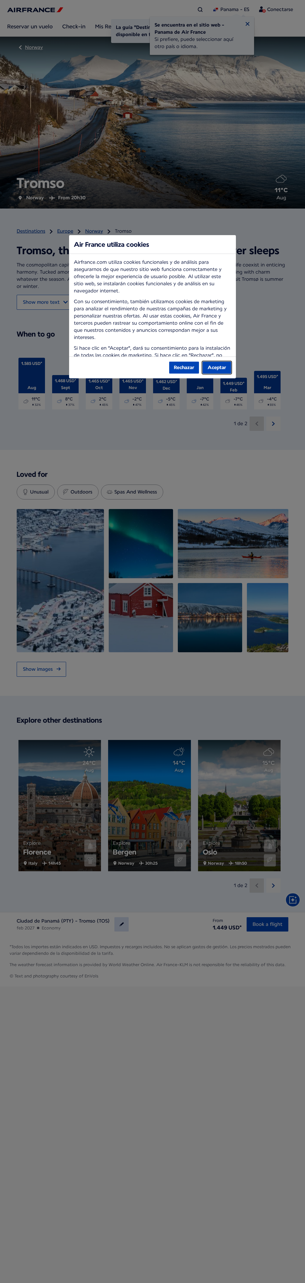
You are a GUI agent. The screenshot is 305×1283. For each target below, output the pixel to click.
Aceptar (217, 367)
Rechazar (184, 367)
